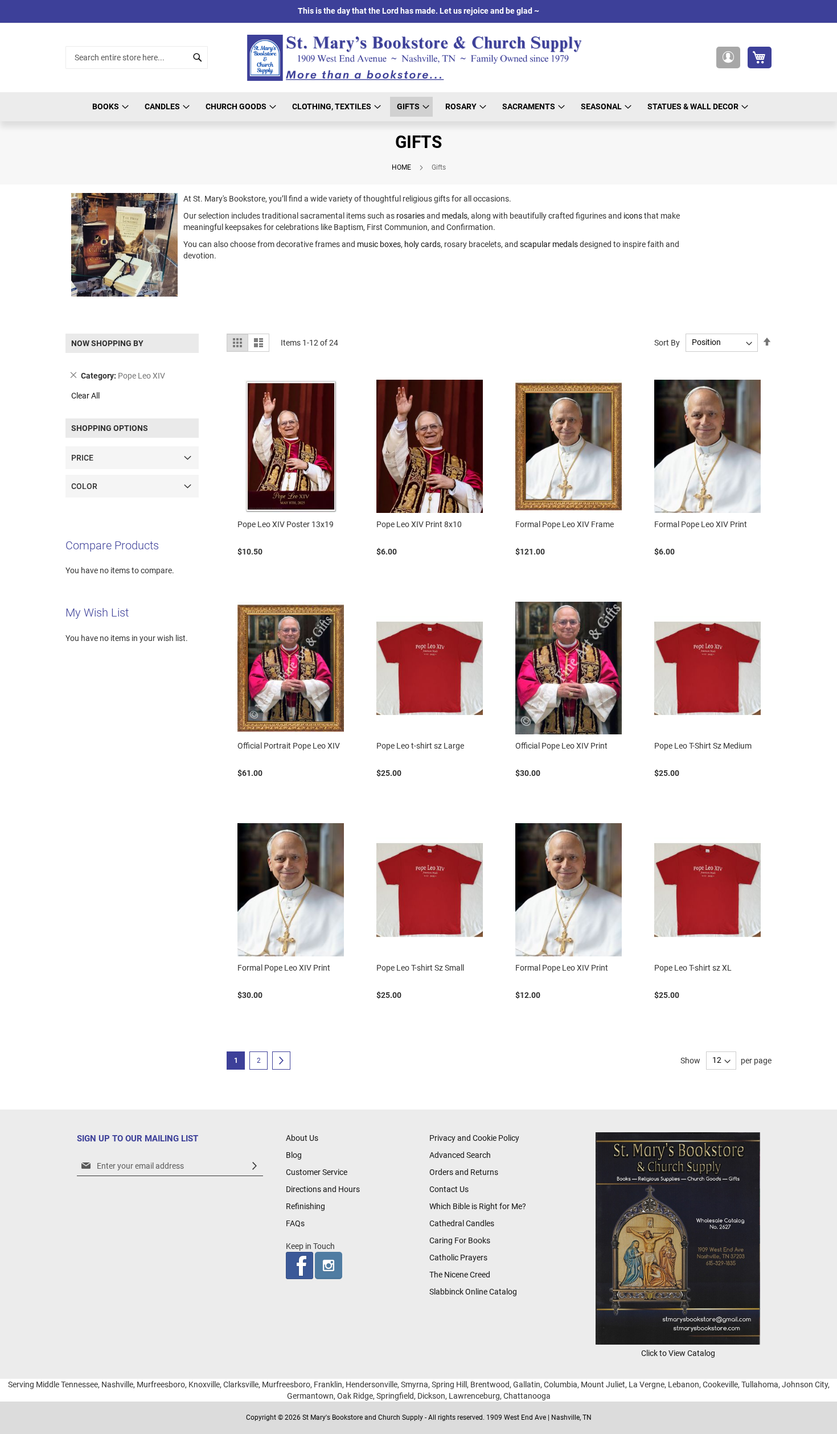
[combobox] (136, 57)
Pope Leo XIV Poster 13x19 (285, 524)
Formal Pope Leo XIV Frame (564, 524)
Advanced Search (460, 1155)
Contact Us (449, 1189)
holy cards (422, 244)
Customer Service (316, 1172)
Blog (294, 1155)
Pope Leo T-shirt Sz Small (420, 967)
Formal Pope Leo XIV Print (700, 524)
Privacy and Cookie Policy (474, 1138)
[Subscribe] (254, 1166)
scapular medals (549, 244)
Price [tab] (82, 457)
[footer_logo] (678, 1341)
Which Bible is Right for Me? (477, 1206)
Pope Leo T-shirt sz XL (693, 967)
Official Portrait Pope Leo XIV (288, 745)
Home (402, 167)
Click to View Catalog (678, 1353)
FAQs (295, 1223)
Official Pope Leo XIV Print (561, 745)
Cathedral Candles (461, 1223)
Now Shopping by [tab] (107, 343)
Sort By (667, 342)
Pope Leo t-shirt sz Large (420, 745)
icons (633, 215)
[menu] (418, 107)
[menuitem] (108, 107)
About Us (302, 1138)
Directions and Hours (323, 1189)
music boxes (379, 244)
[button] (728, 57)
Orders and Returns (463, 1172)
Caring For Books (459, 1240)
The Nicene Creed (459, 1274)
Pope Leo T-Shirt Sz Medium (703, 745)
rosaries (411, 215)
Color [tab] (84, 486)
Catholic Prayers (458, 1257)
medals (454, 215)
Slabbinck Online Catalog (473, 1291)
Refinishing (305, 1206)
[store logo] (418, 58)
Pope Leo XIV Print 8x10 (419, 524)
